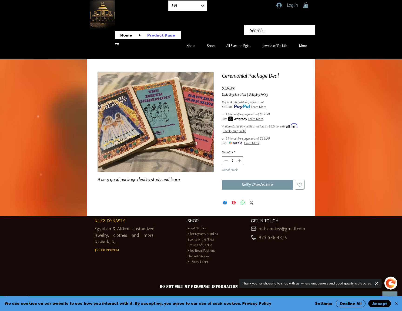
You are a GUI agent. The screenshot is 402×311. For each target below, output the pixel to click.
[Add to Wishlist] (300, 185)
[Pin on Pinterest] (234, 202)
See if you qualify (234, 131)
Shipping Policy (258, 94)
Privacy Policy (256, 303)
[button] (305, 5)
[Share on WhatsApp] (242, 202)
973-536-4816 (273, 237)
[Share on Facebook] (225, 202)
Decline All (351, 304)
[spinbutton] (232, 161)
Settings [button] (323, 303)
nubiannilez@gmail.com (282, 228)
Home (101, 55)
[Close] (396, 303)
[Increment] (240, 161)
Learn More (258, 107)
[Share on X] (251, 202)
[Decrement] (225, 161)
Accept (379, 304)
